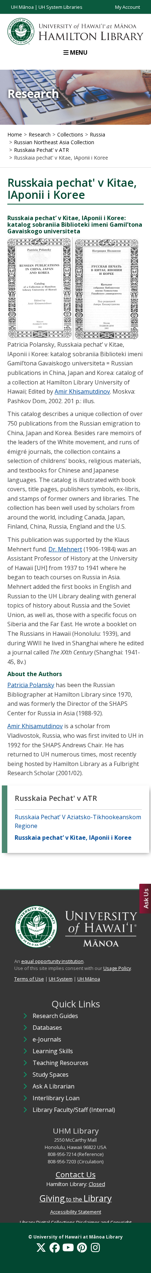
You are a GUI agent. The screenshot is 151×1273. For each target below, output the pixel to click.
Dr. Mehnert (65, 549)
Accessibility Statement (75, 1211)
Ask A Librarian (53, 1086)
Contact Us (76, 1174)
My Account (127, 7)
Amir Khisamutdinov (82, 391)
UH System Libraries (60, 7)
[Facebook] (54, 1247)
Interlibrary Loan (56, 1098)
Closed (97, 1184)
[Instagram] (95, 1247)
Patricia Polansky (30, 685)
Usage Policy (117, 968)
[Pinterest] (82, 1247)
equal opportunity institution (52, 961)
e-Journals (47, 1039)
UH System (61, 978)
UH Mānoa (22, 7)
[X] (41, 1247)
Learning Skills (53, 1051)
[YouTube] (68, 1247)
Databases (47, 1028)
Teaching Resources (60, 1063)
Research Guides (55, 1016)
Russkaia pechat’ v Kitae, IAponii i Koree (73, 838)
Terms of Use (29, 978)
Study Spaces (51, 1074)
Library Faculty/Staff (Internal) (74, 1110)
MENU (79, 52)
